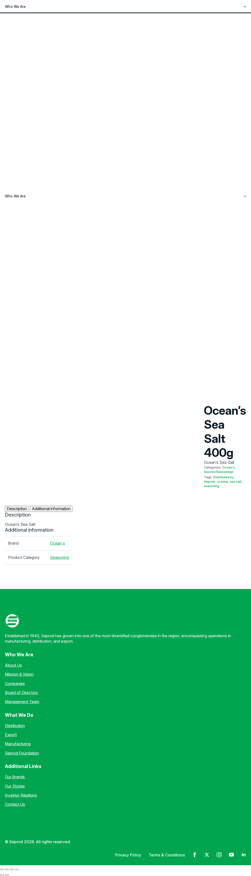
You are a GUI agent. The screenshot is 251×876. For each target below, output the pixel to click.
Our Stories (15, 786)
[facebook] (194, 854)
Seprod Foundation (22, 753)
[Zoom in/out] (2, 869)
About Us (13, 665)
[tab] (17, 509)
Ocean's (228, 467)
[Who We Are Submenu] (246, 6)
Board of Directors (21, 692)
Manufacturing (18, 743)
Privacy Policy (128, 854)
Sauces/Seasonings (218, 472)
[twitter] (206, 854)
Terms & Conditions (167, 854)
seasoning (211, 486)
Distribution (15, 725)
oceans (222, 481)
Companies (15, 683)
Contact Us (15, 804)
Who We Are (15, 6)
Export (11, 734)
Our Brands (15, 776)
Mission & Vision (19, 674)
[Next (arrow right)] (7, 875)
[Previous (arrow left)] (2, 875)
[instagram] (219, 854)
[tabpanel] (39, 519)
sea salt (235, 481)
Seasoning (59, 557)
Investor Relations (21, 795)
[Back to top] (12, 863)
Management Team (22, 701)
